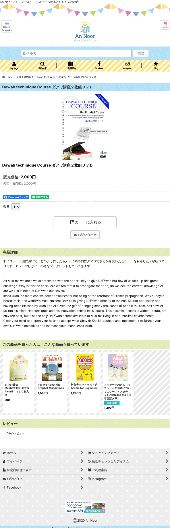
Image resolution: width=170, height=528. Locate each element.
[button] (6, 26)
